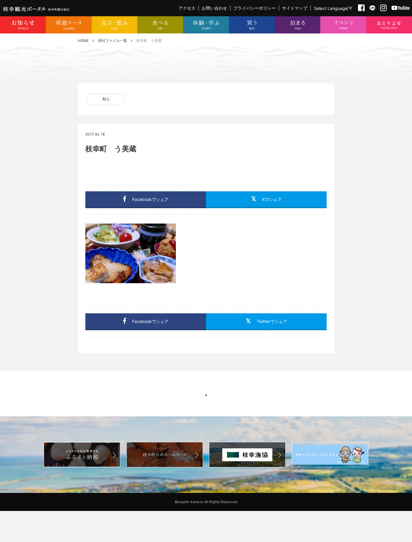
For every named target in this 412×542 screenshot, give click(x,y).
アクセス (187, 8)
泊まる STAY (298, 24)
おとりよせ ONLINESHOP (389, 24)
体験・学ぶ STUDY (206, 24)
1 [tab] (206, 395)
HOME (83, 40)
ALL (106, 98)
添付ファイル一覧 (112, 40)
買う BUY (252, 24)
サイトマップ (294, 8)
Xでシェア (272, 199)
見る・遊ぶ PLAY (115, 24)
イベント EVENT (343, 24)
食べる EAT (160, 24)
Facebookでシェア (150, 199)
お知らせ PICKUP (23, 24)
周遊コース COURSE (69, 24)
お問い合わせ (214, 8)
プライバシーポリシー (254, 8)
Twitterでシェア (272, 321)
